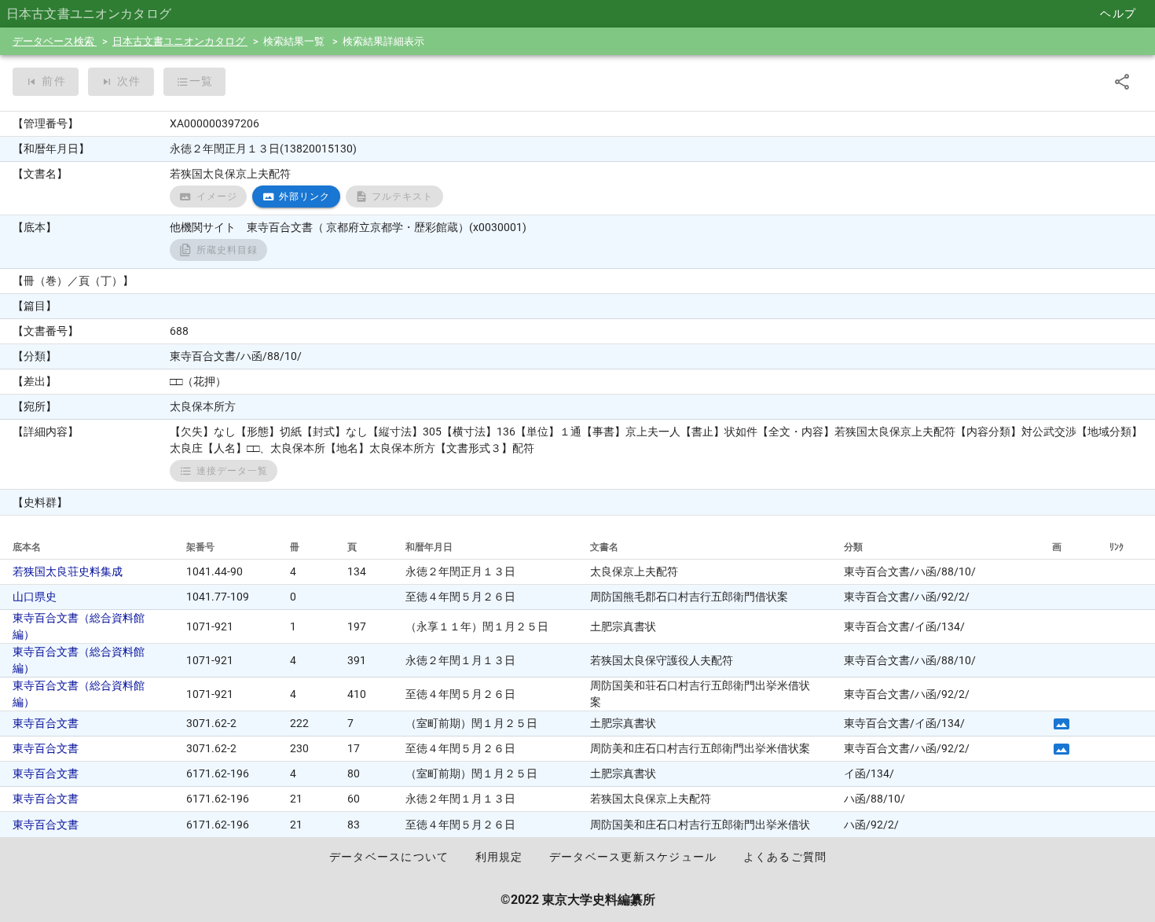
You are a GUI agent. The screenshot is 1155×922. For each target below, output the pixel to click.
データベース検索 (55, 41)
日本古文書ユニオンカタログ (180, 41)
